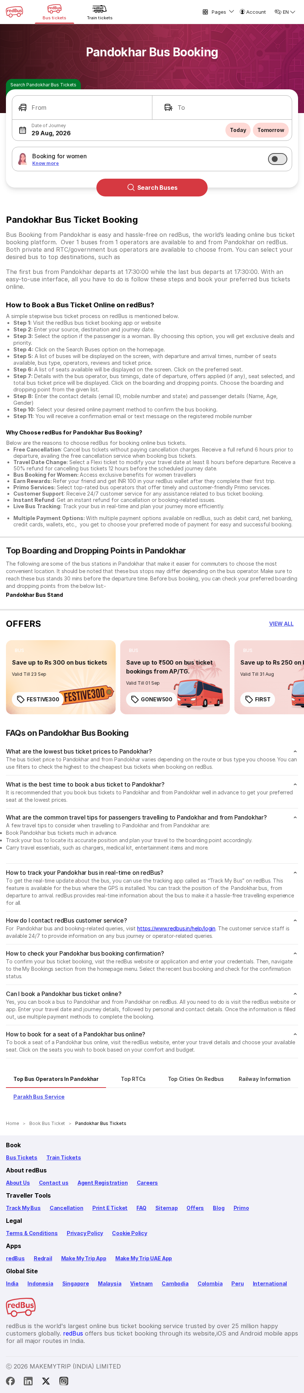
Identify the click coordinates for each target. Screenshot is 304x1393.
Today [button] (238, 130)
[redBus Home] (14, 11)
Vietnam (141, 1283)
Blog (218, 1208)
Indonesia (40, 1283)
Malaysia (110, 1283)
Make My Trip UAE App (143, 1258)
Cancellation (66, 1208)
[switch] (277, 159)
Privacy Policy (85, 1233)
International (270, 1283)
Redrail (43, 1258)
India (12, 1283)
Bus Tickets (21, 1157)
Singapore (75, 1283)
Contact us (54, 1182)
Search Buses (157, 187)
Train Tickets (63, 1157)
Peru (237, 1283)
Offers (195, 1208)
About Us (18, 1182)
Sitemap (166, 1208)
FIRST (263, 699)
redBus (15, 1258)
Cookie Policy (129, 1233)
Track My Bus (23, 1208)
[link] (61, 677)
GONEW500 (156, 699)
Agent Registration (102, 1182)
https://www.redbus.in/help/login (176, 928)
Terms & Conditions (32, 1233)
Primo (241, 1208)
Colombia (210, 1283)
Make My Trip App (83, 1258)
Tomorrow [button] (270, 130)
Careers (147, 1182)
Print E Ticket (110, 1208)
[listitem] (19, 650)
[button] (82, 108)
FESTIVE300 (43, 699)
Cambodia (175, 1283)
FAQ (141, 1208)
